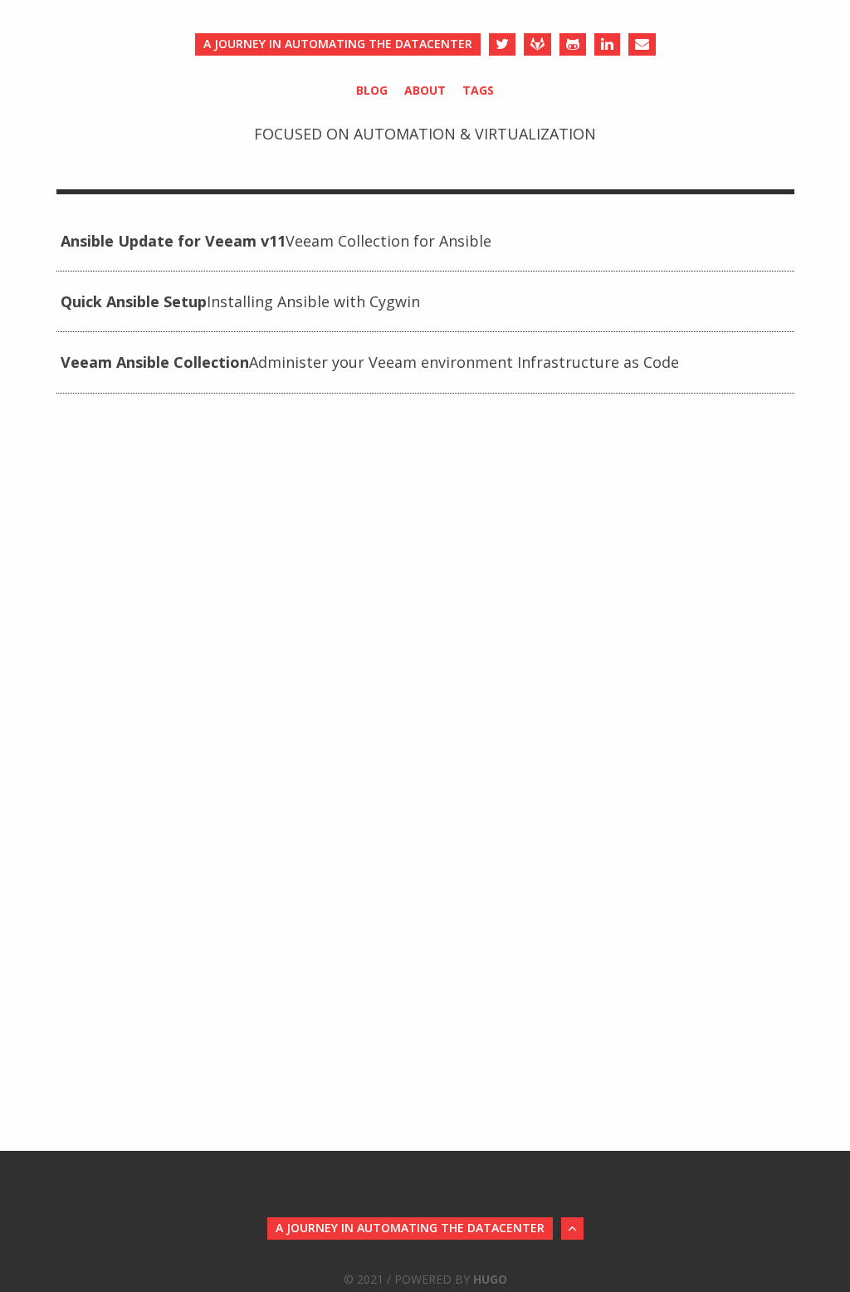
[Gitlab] (537, 44)
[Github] (572, 44)
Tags (478, 90)
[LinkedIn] (607, 44)
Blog (372, 90)
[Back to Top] (572, 1228)
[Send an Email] (642, 44)
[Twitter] (502, 44)
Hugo (490, 1279)
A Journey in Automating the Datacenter (337, 43)
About (425, 90)
